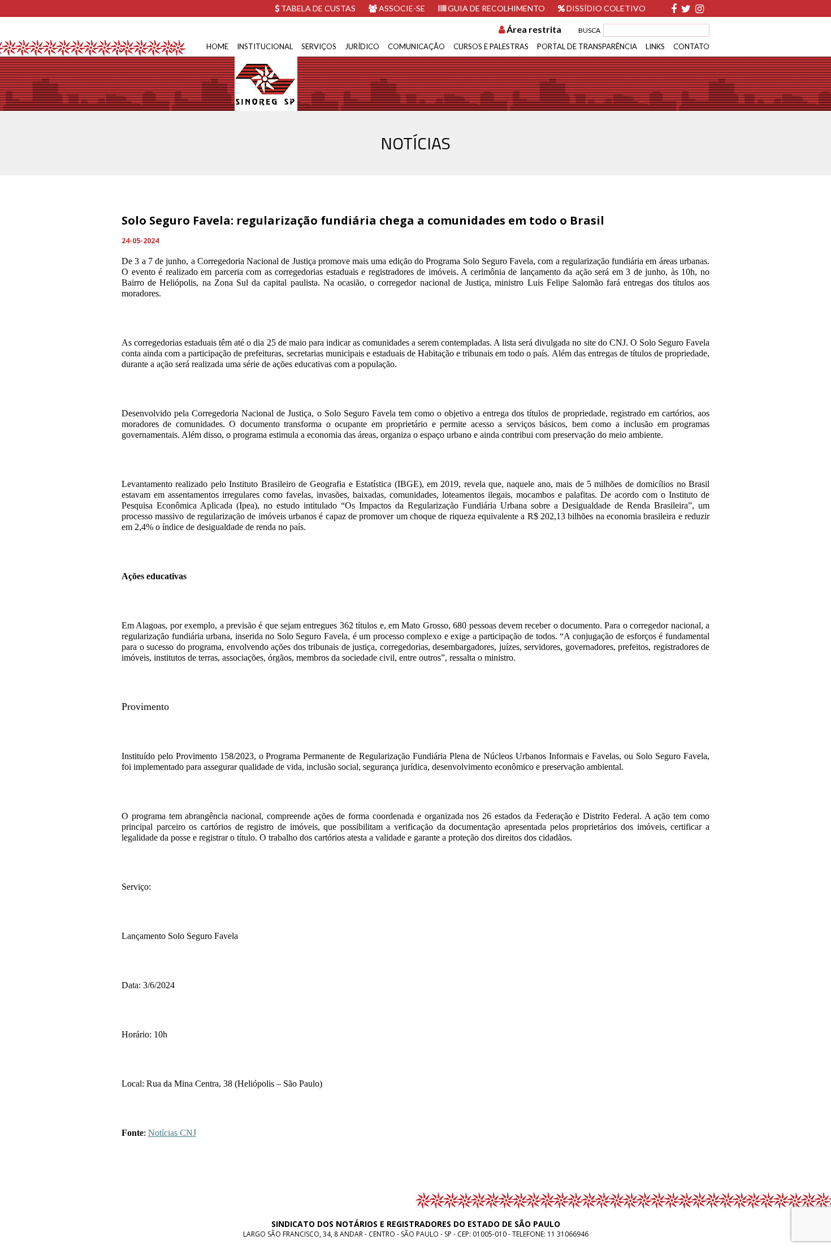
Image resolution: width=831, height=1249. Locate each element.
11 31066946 (567, 1234)
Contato (691, 46)
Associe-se (401, 8)
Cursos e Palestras (491, 46)
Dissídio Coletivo (605, 8)
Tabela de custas (317, 8)
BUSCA (589, 30)
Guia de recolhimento (495, 8)
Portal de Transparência (587, 46)
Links (655, 46)
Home (217, 46)
